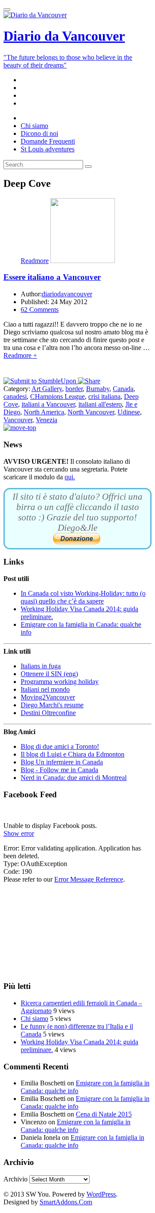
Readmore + (20, 355)
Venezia (46, 420)
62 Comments (40, 309)
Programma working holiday (60, 681)
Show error (18, 833)
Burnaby (97, 388)
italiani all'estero (100, 404)
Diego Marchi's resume (52, 705)
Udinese (129, 412)
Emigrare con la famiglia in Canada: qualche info (75, 1125)
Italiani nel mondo (45, 689)
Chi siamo (34, 1018)
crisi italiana (104, 396)
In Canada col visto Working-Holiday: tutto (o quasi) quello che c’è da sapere (83, 597)
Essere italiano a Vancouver (52, 277)
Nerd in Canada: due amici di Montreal (74, 777)
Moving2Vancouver (48, 697)
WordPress (101, 1194)
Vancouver (17, 420)
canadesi (15, 396)
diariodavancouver (67, 294)
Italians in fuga (41, 666)
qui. (70, 477)
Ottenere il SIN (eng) (49, 673)
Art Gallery (46, 388)
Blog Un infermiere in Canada (62, 762)
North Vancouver (91, 412)
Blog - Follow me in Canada (59, 769)
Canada (123, 388)
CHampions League (57, 396)
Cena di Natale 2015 (104, 1114)
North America (44, 412)
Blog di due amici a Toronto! (60, 746)
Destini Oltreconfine (48, 712)
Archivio (15, 1179)
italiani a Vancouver (48, 404)
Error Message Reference (88, 879)
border (74, 388)
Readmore (35, 260)
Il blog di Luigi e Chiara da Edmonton (72, 754)
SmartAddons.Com (66, 1202)
